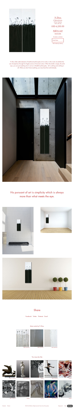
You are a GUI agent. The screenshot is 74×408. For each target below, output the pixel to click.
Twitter (35, 316)
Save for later (58, 33)
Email (46, 316)
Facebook (28, 316)
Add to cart (58, 31)
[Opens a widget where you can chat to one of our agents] (70, 406)
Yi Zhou (58, 18)
